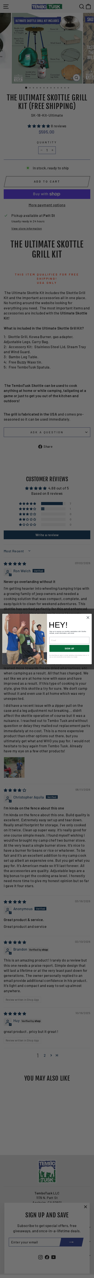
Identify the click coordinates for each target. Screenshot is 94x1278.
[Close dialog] (88, 617)
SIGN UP (69, 648)
